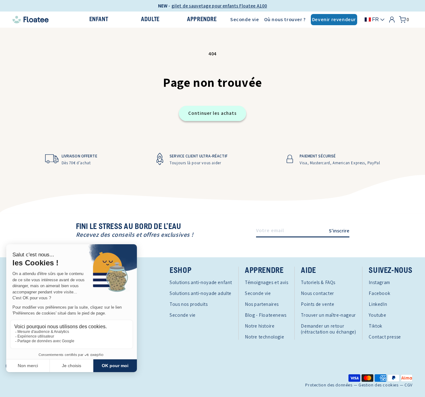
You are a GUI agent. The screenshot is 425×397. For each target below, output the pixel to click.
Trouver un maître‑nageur (328, 315)
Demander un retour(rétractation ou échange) (328, 329)
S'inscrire (339, 230)
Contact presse (385, 337)
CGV (408, 385)
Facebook (379, 293)
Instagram (379, 282)
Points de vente (317, 304)
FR (375, 19)
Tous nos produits (189, 304)
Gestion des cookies (378, 385)
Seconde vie (244, 19)
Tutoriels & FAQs (318, 282)
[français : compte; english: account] (392, 19)
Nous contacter (317, 293)
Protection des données (328, 385)
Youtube (377, 315)
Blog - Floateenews (266, 315)
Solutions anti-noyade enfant (201, 282)
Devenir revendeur (334, 19)
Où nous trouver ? (285, 19)
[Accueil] (41, 19)
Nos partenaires (262, 304)
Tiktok (375, 326)
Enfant (98, 19)
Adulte (150, 19)
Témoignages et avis (266, 282)
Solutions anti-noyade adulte (200, 293)
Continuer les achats (212, 113)
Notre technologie (264, 337)
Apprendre (202, 19)
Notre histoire (259, 326)
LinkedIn (378, 304)
